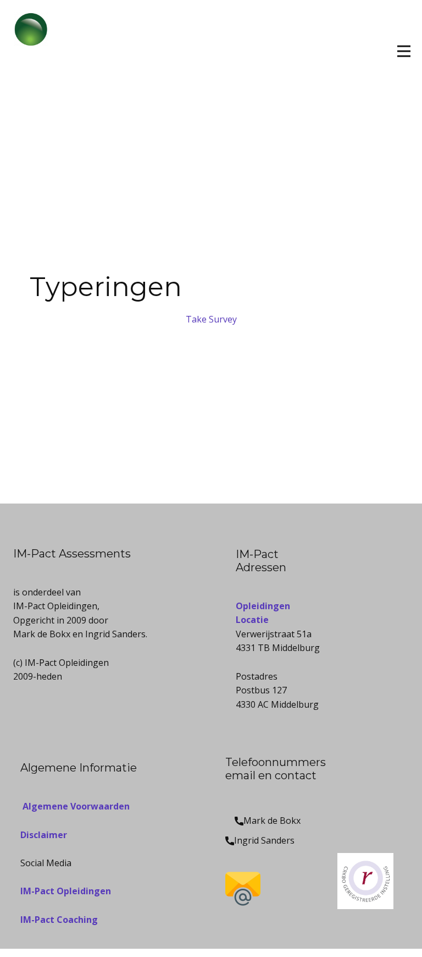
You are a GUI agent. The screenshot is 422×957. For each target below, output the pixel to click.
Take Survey (211, 319)
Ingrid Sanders (264, 840)
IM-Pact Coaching (59, 920)
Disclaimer (43, 835)
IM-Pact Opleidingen (65, 891)
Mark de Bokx (272, 820)
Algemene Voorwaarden (75, 806)
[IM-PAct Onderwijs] (38, 37)
